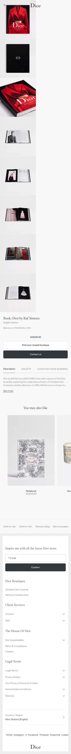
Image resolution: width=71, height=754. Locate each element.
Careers (9, 651)
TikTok (9, 735)
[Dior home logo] (35, 5)
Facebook (33, 735)
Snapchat (55, 735)
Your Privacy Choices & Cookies (21, 683)
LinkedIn (65, 735)
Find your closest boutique (35, 345)
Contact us (35, 354)
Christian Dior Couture (16, 589)
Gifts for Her (9, 526)
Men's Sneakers (61, 526)
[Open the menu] (6, 5)
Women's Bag (43, 526)
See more (8, 390)
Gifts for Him (25, 526)
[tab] (9, 369)
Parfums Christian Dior (16, 595)
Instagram (19, 735)
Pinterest (44, 735)
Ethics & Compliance (16, 646)
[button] (18, 19)
